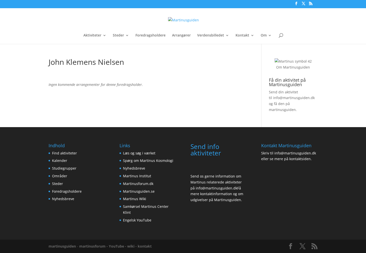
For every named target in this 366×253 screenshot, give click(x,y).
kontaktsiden (300, 158)
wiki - (132, 246)
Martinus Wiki (134, 198)
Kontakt (242, 35)
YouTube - (118, 246)
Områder (59, 176)
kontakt (145, 246)
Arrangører (181, 35)
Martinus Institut (137, 176)
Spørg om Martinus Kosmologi (148, 160)
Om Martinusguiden (293, 67)
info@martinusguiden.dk (294, 97)
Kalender (59, 160)
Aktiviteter (92, 35)
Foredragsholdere (150, 35)
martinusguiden (62, 246)
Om (264, 35)
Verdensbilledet (210, 35)
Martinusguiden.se (139, 191)
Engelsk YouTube (137, 220)
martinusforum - (94, 246)
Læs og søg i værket (139, 153)
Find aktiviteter (64, 153)
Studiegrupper (64, 168)
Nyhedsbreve (63, 198)
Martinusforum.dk (138, 183)
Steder (118, 35)
